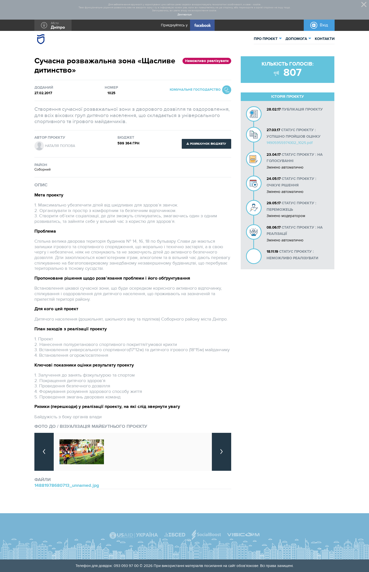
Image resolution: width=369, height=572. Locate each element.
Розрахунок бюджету (208, 144)
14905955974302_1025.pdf (290, 142)
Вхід (324, 25)
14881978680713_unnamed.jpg (66, 485)
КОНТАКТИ (325, 38)
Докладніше (184, 14)
